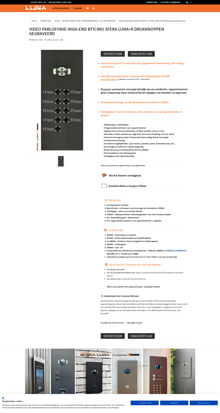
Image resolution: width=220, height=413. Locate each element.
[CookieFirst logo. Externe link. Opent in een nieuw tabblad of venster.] (3, 398)
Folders (77, 8)
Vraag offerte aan (141, 54)
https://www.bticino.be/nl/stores (131, 279)
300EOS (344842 (175, 250)
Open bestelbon (113, 54)
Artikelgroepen (61, 8)
